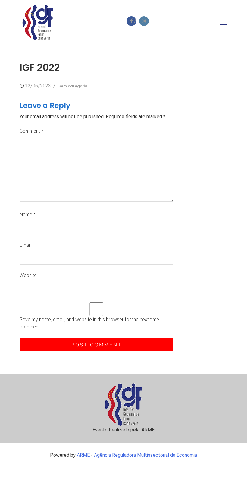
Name (28, 214)
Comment (31, 131)
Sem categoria (72, 86)
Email (27, 245)
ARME (83, 455)
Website (28, 275)
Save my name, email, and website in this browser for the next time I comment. (91, 323)
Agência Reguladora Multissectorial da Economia (145, 455)
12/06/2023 (38, 86)
